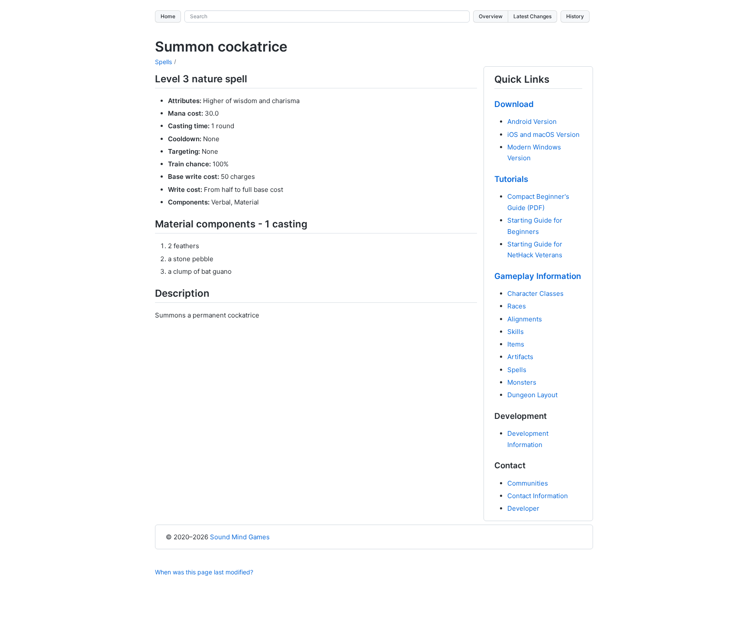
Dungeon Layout (532, 395)
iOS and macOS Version (543, 134)
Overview (491, 16)
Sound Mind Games (240, 537)
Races (516, 306)
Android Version (532, 121)
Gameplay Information (537, 276)
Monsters (521, 382)
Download (514, 104)
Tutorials (511, 179)
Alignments (524, 319)
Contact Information (537, 496)
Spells (163, 61)
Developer (523, 508)
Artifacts (520, 357)
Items (515, 344)
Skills (515, 331)
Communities (527, 483)
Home (168, 16)
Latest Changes (532, 16)
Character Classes (535, 293)
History (575, 16)
